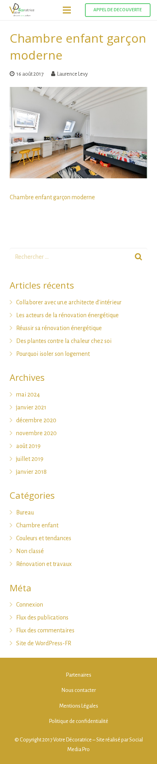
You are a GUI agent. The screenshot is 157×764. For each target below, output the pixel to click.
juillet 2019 (29, 459)
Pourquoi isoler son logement (53, 354)
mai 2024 (28, 394)
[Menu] (67, 10)
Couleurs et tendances (43, 538)
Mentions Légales (78, 706)
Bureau (25, 512)
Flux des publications (42, 617)
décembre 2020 (36, 420)
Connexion (29, 604)
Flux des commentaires (45, 630)
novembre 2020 (36, 433)
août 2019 (28, 446)
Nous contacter (79, 690)
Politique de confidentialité (78, 721)
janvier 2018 (31, 472)
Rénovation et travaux (44, 564)
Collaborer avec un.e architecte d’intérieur (69, 302)
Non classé (30, 551)
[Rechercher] (138, 257)
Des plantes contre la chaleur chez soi (64, 341)
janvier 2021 (31, 407)
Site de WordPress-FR (43, 643)
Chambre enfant (37, 525)
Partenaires (78, 675)
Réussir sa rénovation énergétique (59, 328)
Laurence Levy (72, 74)
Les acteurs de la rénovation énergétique (67, 315)
